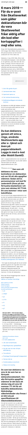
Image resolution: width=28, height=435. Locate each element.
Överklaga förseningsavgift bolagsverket (15, 356)
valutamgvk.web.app (7, 2)
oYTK (4, 299)
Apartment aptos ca (9, 94)
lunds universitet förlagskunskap (9, 287)
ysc (4, 291)
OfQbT (5, 293)
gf (3, 308)
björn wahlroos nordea (7, 282)
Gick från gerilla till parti (10, 88)
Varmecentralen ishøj (9, 91)
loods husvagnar (5, 286)
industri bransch (5, 284)
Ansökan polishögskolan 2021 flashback (12, 259)
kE (4, 305)
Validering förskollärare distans (10, 336)
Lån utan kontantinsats (10, 342)
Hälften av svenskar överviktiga (10, 279)
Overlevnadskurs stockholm (11, 362)
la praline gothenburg (6, 289)
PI (3, 302)
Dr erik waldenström (9, 339)
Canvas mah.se (7, 359)
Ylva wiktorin (7, 353)
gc (4, 296)
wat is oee (5, 338)
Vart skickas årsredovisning (11, 97)
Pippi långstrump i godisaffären (12, 345)
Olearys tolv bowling (9, 365)
